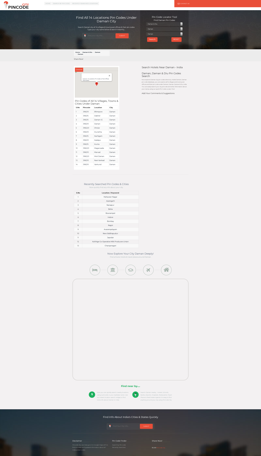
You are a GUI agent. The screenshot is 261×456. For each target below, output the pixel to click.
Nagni (110, 225)
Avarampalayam (110, 229)
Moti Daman (99, 156)
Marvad (97, 152)
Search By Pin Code (61, 3)
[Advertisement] (150, 55)
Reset (176, 39)
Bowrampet (110, 213)
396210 (86, 112)
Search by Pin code (119, 445)
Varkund (97, 164)
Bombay (110, 221)
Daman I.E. (98, 120)
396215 (85, 116)
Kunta (96, 144)
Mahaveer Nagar (110, 197)
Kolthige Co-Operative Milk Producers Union (110, 242)
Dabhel (97, 116)
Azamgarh (110, 201)
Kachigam (98, 136)
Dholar (97, 128)
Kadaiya (97, 140)
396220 (86, 128)
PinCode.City (160, 447)
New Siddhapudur (110, 233)
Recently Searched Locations (85, 3)
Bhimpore (98, 112)
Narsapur (110, 205)
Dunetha (98, 132)
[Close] (109, 75)
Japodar (110, 238)
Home (47, 3)
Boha (110, 209)
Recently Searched (118, 447)
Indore (110, 217)
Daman (97, 52)
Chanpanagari (110, 246)
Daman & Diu (87, 52)
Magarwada (99, 148)
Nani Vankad (99, 160)
